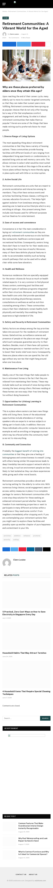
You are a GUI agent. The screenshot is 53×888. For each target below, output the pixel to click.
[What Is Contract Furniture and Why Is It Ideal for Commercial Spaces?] (9, 855)
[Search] (50, 4)
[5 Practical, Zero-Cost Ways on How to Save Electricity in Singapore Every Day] (26, 594)
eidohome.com (40, 881)
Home (4, 11)
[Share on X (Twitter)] (24, 44)
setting (16, 540)
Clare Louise (14, 34)
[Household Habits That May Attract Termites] (26, 636)
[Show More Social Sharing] (48, 44)
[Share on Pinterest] (38, 44)
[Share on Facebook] (9, 44)
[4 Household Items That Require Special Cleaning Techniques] (26, 674)
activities (7, 536)
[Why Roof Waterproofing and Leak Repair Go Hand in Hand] (9, 841)
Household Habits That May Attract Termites (24, 653)
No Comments (14, 38)
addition (17, 536)
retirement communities (23, 232)
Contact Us (21, 874)
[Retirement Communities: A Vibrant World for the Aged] (26, 65)
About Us (33, 874)
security (7, 540)
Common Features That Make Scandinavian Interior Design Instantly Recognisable (30, 825)
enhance (27, 536)
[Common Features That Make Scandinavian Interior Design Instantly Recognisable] (9, 826)
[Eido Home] (26, 4)
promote (36, 536)
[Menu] (4, 4)
